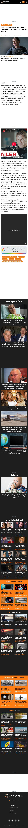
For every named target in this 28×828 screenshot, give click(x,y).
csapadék (16, 739)
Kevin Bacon (6, 562)
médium (23, 654)
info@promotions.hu (14, 800)
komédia (24, 577)
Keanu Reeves (22, 533)
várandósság (17, 641)
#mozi (6, 533)
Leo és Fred (23, 691)
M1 (11, 724)
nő (23, 640)
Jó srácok (18, 259)
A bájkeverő (3, 548)
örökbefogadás (4, 655)
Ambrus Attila (17, 534)
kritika (20, 576)
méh (21, 640)
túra (15, 625)
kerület (21, 608)
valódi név (20, 595)
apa (19, 625)
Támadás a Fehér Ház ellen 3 (9, 257)
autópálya (3, 725)
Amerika (5, 259)
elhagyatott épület (4, 692)
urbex (2, 691)
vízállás (22, 738)
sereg (10, 724)
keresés (20, 724)
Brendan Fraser (8, 548)
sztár (17, 595)
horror (2, 533)
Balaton (16, 705)
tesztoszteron (8, 625)
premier (9, 533)
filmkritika (3, 577)
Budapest (18, 608)
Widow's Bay (17, 576)
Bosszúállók (17, 548)
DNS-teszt (3, 654)
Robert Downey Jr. (18, 549)
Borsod (4, 691)
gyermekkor (7, 654)
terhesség (22, 641)
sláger (6, 608)
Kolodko (16, 691)
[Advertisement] (14, 357)
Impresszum (12, 810)
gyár (9, 692)
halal (20, 654)
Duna (15, 724)
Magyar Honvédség (4, 724)
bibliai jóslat (7, 640)
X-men (22, 563)
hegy (17, 625)
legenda (16, 706)
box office (21, 257)
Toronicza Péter (17, 35)
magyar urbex (8, 691)
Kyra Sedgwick (3, 563)
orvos (4, 625)
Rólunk (11, 809)
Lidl (1, 752)
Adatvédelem (12, 812)
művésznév (25, 595)
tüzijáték (16, 752)
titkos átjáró (7, 705)
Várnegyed (3, 705)
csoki (11, 752)
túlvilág (16, 654)
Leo (25, 691)
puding (2, 753)
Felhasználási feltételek (14, 807)
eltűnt (18, 724)
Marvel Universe (22, 548)
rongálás (16, 692)
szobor (19, 691)
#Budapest (23, 753)
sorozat (16, 533)
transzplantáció (17, 640)
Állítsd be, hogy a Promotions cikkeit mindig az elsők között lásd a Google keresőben (16, 249)
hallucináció (3, 627)
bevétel (11, 259)
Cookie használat (13, 813)
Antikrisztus (3, 641)
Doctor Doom (18, 562)
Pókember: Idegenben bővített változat (12, 261)
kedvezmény (6, 739)
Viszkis (21, 534)
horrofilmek (10, 562)
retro (3, 608)
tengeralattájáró (21, 705)
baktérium (6, 753)
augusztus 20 (20, 752)
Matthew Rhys (17, 577)
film (4, 533)
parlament (19, 753)
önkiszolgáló (3, 738)
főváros (7, 595)
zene (8, 608)
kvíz (1, 595)
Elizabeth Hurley (4, 549)
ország (4, 595)
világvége (3, 640)
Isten (2, 625)
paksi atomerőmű (18, 738)
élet (18, 654)
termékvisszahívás (6, 752)
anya (25, 640)
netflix (24, 534)
